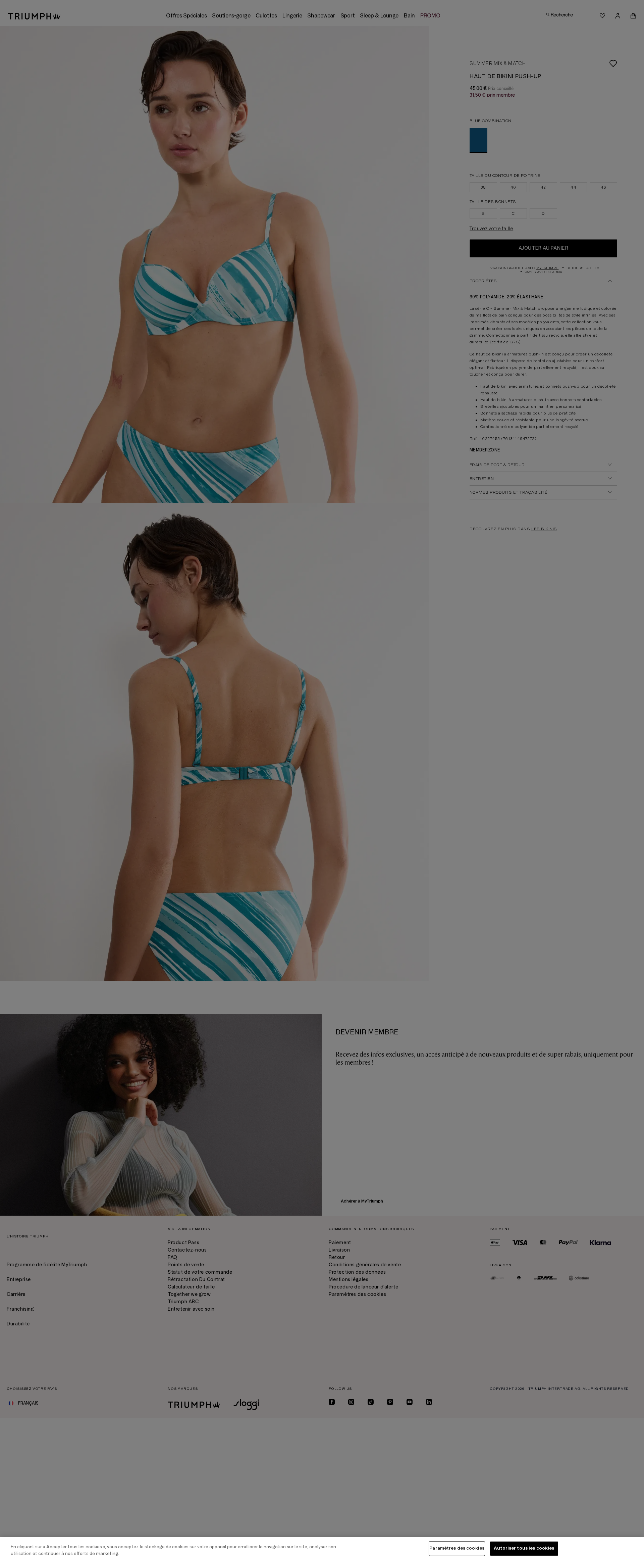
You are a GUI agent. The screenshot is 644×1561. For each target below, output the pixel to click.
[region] (322, 1549)
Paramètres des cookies (456, 1548)
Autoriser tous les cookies (524, 1548)
